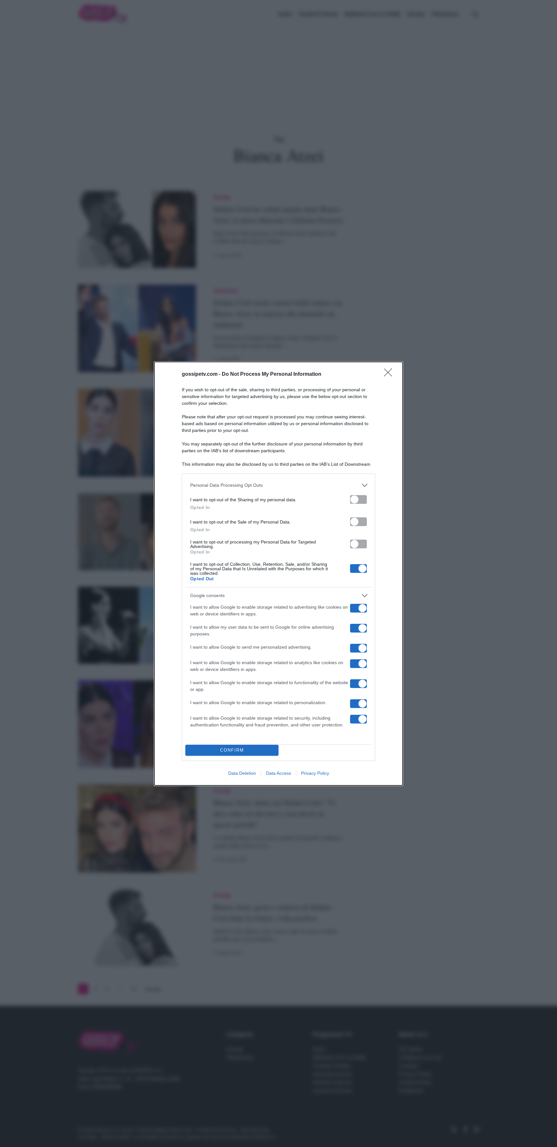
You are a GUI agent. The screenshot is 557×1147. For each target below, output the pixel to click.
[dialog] (278, 573)
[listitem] (278, 485)
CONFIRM (232, 750)
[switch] (358, 499)
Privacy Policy (315, 773)
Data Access (278, 773)
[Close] (390, 374)
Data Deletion (242, 773)
